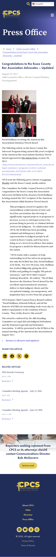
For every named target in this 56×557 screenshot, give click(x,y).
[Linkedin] (19, 529)
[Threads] (31, 529)
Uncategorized (9, 80)
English (39, 4)
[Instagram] (36, 529)
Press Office (28, 519)
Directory (28, 514)
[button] (5, 356)
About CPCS (28, 505)
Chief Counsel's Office (13, 77)
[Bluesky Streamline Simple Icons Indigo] (25, 529)
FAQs (28, 510)
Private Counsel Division (37, 77)
